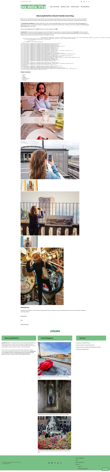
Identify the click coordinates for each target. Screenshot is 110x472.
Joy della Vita (33, 6)
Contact (77, 464)
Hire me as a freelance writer (82, 349)
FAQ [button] (21, 320)
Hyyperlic (83, 23)
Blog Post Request (80, 462)
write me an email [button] (24, 324)
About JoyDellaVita (80, 458)
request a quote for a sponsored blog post (85, 345)
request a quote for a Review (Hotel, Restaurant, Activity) (88, 347)
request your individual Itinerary (83, 342)
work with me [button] (24, 316)
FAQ (77, 460)
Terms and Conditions (83, 468)
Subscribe (105, 469)
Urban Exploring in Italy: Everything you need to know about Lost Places (53, 414)
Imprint (80, 466)
